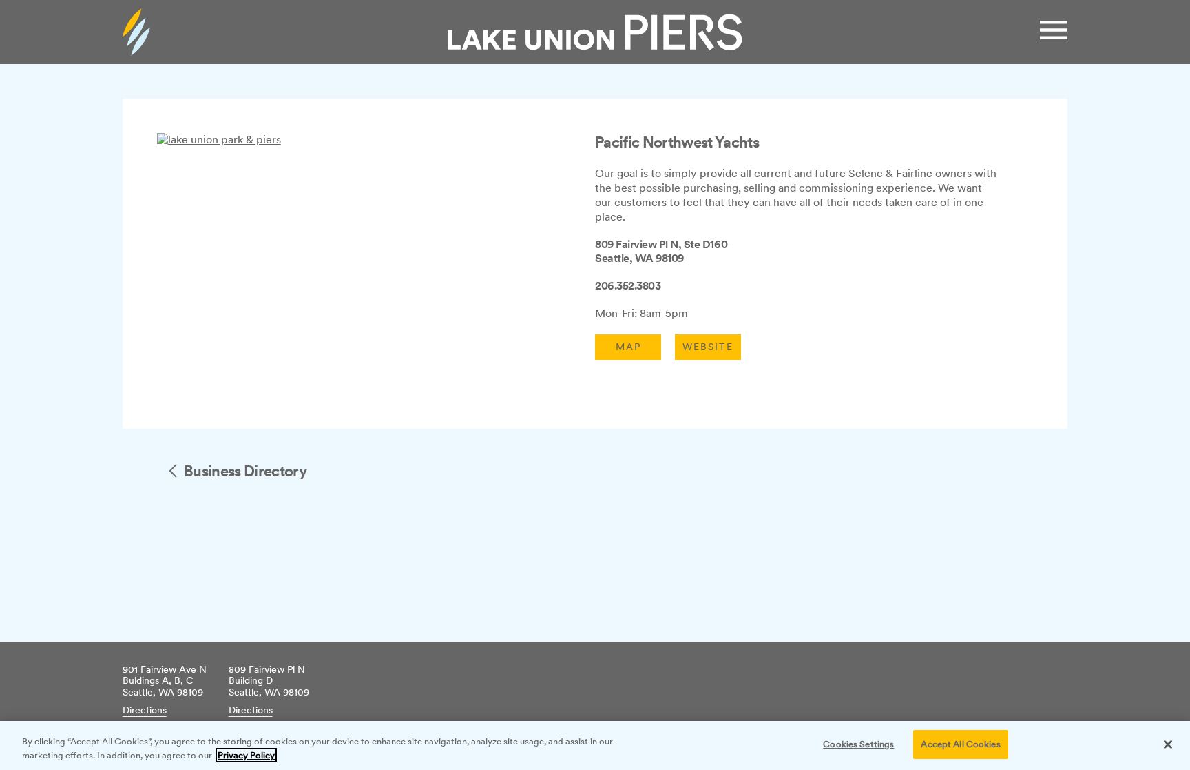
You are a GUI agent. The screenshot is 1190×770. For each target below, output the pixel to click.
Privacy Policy (246, 755)
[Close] (1168, 744)
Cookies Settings (858, 744)
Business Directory (245, 471)
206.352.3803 (627, 285)
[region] (595, 745)
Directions (145, 710)
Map (628, 347)
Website (707, 347)
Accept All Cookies (960, 744)
